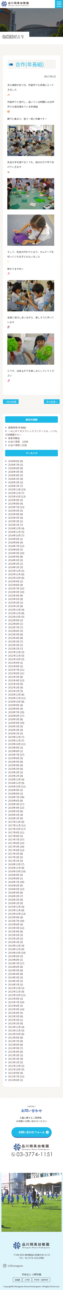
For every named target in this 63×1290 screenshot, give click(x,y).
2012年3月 (13, 1055)
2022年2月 (13, 645)
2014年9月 (13, 956)
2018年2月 (13, 814)
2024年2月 (13, 563)
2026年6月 (13, 468)
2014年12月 (14, 945)
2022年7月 (13, 627)
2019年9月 (13, 747)
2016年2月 (13, 899)
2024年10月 (14, 535)
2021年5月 (13, 677)
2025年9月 (13, 500)
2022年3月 (13, 641)
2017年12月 (14, 822)
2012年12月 (14, 1027)
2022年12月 (14, 609)
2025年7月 (13, 507)
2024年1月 (13, 567)
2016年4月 (13, 892)
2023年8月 (13, 585)
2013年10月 (14, 995)
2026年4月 (13, 475)
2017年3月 (13, 853)
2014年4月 (13, 974)
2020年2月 (13, 730)
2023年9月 (13, 581)
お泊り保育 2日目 (18, 441)
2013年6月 (13, 1005)
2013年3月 (13, 1016)
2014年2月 (13, 981)
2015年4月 (13, 931)
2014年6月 (13, 966)
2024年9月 (13, 539)
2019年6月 (13, 758)
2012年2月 (13, 1058)
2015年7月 (13, 921)
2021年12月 (14, 652)
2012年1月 (13, 1062)
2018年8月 (13, 793)
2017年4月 (13, 850)
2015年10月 (14, 913)
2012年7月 (13, 1041)
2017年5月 (13, 846)
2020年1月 (13, 733)
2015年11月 (14, 910)
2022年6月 (13, 631)
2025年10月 (14, 496)
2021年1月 (13, 691)
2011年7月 (13, 1076)
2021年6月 (13, 673)
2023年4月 (13, 595)
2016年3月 (13, 896)
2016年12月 (14, 864)
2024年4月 (13, 556)
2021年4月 (13, 680)
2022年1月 (13, 648)
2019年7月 (13, 754)
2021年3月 (13, 684)
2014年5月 (13, 970)
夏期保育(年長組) (17, 427)
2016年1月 (13, 903)
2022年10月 (14, 616)
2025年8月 (13, 503)
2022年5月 (13, 634)
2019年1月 (13, 776)
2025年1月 (13, 524)
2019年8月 (13, 751)
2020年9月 (13, 705)
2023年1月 (13, 606)
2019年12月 (14, 737)
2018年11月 (14, 783)
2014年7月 (13, 963)
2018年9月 (13, 790)
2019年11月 (14, 740)
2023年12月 (14, 570)
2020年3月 (13, 726)
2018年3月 (13, 811)
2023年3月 (13, 599)
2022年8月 (13, 623)
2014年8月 (13, 959)
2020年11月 (14, 698)
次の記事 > (51, 401)
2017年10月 (14, 829)
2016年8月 (13, 878)
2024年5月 (13, 553)
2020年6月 (13, 715)
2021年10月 (14, 659)
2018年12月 (14, 779)
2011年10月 (14, 1069)
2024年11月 (14, 532)
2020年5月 (13, 719)
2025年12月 (14, 489)
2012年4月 (13, 1051)
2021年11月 (14, 655)
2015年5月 (13, 928)
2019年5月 (13, 761)
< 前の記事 (10, 401)
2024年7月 (13, 546)
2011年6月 (13, 1080)
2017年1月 (13, 860)
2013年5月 (13, 1009)
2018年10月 (14, 786)
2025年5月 (13, 510)
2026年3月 (13, 478)
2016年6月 (13, 885)
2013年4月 (13, 1012)
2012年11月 (14, 1030)
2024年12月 (14, 528)
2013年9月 (13, 998)
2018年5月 (13, 804)
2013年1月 (13, 1023)
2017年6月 (13, 843)
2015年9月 (13, 917)
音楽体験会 (14, 438)
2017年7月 (13, 839)
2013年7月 (13, 1002)
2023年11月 (14, 574)
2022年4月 (13, 638)
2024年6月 (13, 549)
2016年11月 (14, 867)
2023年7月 (13, 588)
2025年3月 (13, 517)
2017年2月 (13, 857)
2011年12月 (14, 1066)
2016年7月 (13, 882)
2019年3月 (13, 768)
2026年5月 (13, 471)
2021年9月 (13, 662)
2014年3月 (13, 977)
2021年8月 (13, 666)
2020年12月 (14, 694)
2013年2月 (13, 1020)
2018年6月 (13, 800)
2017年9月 (13, 832)
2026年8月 (13, 461)
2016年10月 (14, 871)
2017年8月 (13, 836)
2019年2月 (13, 772)
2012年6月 (13, 1044)
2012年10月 (14, 1034)
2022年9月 (13, 620)
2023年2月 (13, 602)
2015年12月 (14, 906)
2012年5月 (13, 1048)
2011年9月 (13, 1073)
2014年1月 (13, 984)
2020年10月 (14, 701)
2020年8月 (13, 708)
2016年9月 (13, 875)
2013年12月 (14, 988)
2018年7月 (13, 797)
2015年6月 (13, 924)
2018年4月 (13, 807)
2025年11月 (14, 493)
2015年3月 (13, 935)
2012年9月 (13, 1037)
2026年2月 (13, 482)
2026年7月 (13, 464)
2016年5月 (13, 889)
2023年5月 (13, 592)
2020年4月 (13, 722)
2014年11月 (14, 949)
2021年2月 (13, 687)
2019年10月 (14, 744)
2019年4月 (13, 765)
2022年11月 (14, 613)
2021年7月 (13, 669)
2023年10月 (14, 578)
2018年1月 (13, 818)
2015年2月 (13, 938)
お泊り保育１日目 (17, 445)
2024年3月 (13, 560)
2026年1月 (13, 486)
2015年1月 (13, 942)
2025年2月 (13, 521)
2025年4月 (13, 514)
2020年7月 (13, 712)
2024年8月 (13, 542)
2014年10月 (14, 952)
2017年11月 (14, 825)
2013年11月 (14, 991)
